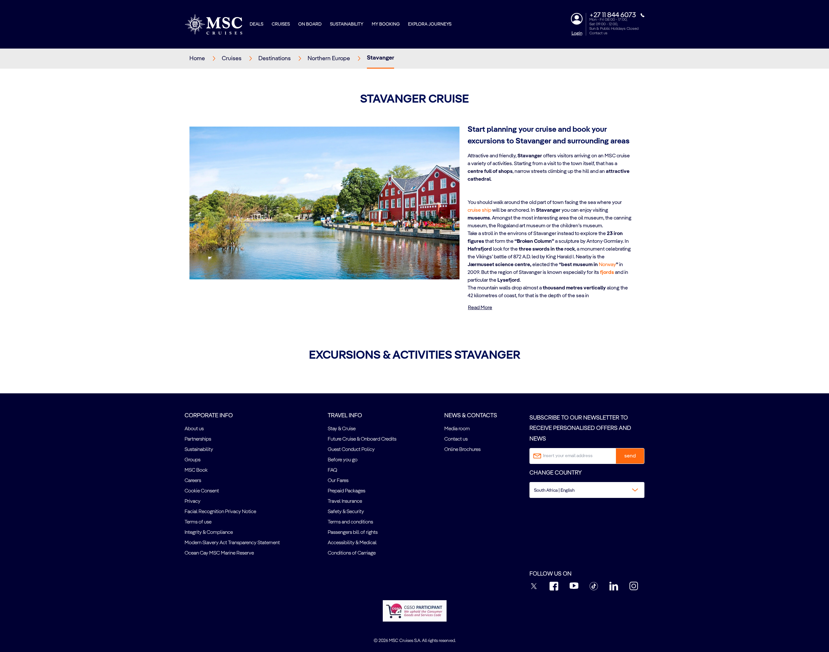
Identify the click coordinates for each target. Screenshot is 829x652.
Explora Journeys (429, 24)
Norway (607, 264)
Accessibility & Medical (352, 542)
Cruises (281, 24)
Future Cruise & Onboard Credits (362, 439)
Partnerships (198, 439)
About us (194, 429)
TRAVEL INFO (345, 416)
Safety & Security (346, 511)
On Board (310, 24)
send (630, 456)
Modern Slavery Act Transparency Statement (232, 542)
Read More (480, 307)
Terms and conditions (350, 522)
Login (577, 33)
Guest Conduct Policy (351, 449)
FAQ (332, 470)
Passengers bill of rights (353, 532)
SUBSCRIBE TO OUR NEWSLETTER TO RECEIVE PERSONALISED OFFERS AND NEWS (580, 428)
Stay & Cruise (342, 429)
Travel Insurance (345, 501)
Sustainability (346, 24)
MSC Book (196, 470)
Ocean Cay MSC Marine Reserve (219, 553)
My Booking (386, 24)
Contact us (598, 33)
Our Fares (338, 480)
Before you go (343, 460)
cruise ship (479, 210)
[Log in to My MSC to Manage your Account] (577, 19)
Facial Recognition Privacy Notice (220, 511)
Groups (192, 460)
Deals (256, 24)
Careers (193, 480)
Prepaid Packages (346, 491)
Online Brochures (462, 449)
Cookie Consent (202, 491)
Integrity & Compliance (209, 532)
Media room (457, 429)
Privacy (192, 501)
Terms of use (198, 522)
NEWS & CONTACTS (470, 416)
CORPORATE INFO (209, 416)
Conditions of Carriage (352, 553)
